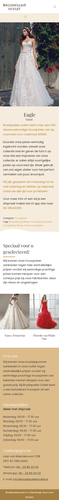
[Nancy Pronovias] (14, 311)
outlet (27, 225)
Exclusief (13, 221)
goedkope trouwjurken (31, 221)
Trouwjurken (21, 218)
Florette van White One (44, 337)
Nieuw (19, 225)
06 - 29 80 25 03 (27, 467)
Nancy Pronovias (15, 335)
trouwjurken (37, 225)
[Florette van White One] (44, 311)
